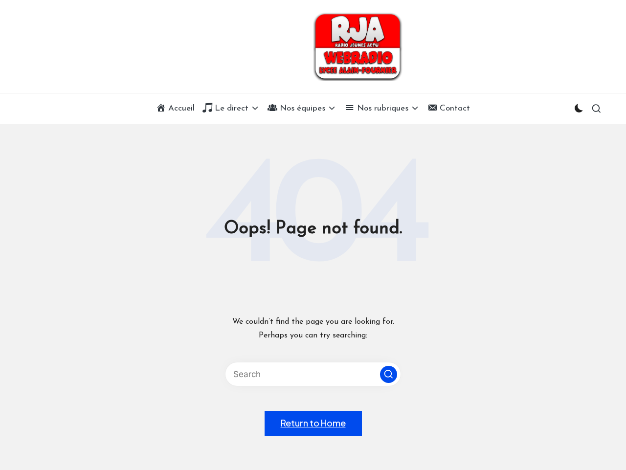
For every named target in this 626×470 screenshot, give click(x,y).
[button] (388, 374)
